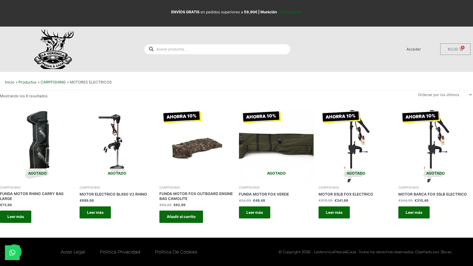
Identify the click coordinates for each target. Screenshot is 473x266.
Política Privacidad (120, 252)
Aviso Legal (73, 252)
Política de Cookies (176, 252)
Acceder (413, 49)
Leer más (15, 216)
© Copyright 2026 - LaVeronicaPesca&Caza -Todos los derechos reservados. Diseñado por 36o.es (365, 251)
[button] (12, 252)
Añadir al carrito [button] (181, 216)
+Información (290, 12)
